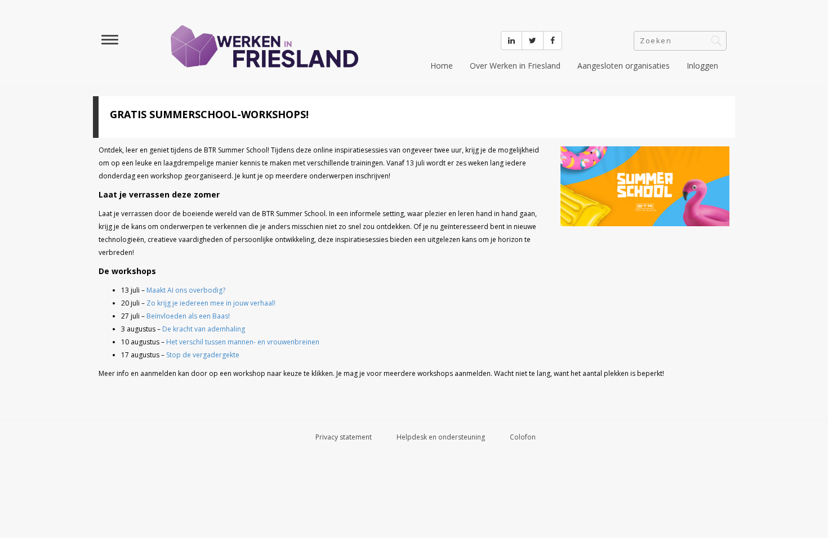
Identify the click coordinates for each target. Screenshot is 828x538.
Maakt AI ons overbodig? (185, 290)
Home (441, 65)
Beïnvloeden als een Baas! (188, 316)
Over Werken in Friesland (515, 65)
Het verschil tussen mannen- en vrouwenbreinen (242, 342)
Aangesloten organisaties (623, 65)
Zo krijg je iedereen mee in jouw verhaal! (210, 303)
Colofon (523, 437)
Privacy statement (343, 437)
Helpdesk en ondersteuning (441, 437)
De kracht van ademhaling (203, 329)
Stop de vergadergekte (202, 355)
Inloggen (702, 65)
